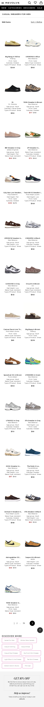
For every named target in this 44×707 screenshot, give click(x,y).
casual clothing (9, 647)
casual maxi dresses (11, 653)
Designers (29, 8)
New (4, 8)
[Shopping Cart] (41, 3)
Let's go (22, 699)
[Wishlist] (35, 3)
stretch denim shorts (11, 666)
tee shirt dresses (32, 659)
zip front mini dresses (31, 653)
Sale (39, 8)
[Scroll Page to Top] (40, 630)
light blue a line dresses (12, 659)
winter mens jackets (27, 640)
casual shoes (25, 647)
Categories (15, 8)
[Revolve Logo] (12, 3)
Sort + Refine (36, 22)
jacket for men (9, 640)
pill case (28, 666)
